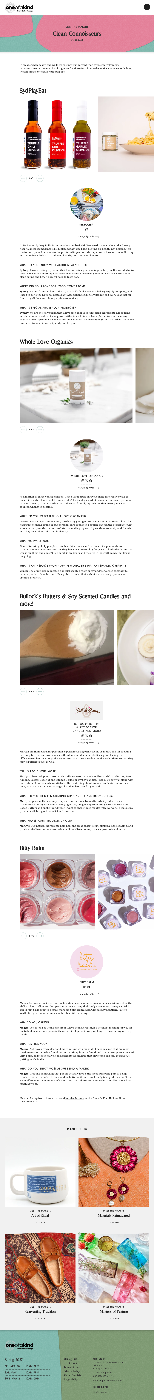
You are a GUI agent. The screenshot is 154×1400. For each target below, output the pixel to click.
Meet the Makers (76, 27)
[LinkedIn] (106, 1387)
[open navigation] (146, 7)
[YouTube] (98, 1387)
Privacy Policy (72, 1371)
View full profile (86, 236)
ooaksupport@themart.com (107, 1380)
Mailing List (70, 1359)
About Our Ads (72, 1375)
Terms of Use (71, 1367)
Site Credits (101, 1392)
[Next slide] (40, 178)
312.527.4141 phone (102, 1372)
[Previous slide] (23, 178)
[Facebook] (90, 481)
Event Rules (70, 1363)
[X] (86, 481)
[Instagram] (86, 230)
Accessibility (71, 1379)
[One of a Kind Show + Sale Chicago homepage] (19, 7)
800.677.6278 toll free (104, 1376)
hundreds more (74, 1098)
